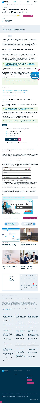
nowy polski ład (26, 308)
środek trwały (6, 299)
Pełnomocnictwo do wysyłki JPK (9, 95)
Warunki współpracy (18, 393)
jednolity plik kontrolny (21, 307)
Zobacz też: (5, 87)
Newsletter (29, 380)
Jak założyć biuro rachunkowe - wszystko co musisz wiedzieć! (14, 197)
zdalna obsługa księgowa (12, 307)
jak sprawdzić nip (5, 298)
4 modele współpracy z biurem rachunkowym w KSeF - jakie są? (33, 317)
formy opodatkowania (13, 299)
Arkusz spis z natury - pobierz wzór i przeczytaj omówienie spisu (8, 359)
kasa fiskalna (11, 298)
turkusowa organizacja (14, 302)
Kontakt (28, 372)
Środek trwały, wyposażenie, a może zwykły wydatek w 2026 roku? (8, 344)
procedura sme (10, 305)
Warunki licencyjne (32, 393)
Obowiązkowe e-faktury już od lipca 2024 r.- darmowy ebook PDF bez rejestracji (33, 348)
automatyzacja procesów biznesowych (25, 302)
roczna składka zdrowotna (29, 298)
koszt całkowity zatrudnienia (25, 301)
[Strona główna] (2, 4)
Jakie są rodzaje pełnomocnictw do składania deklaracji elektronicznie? (14, 28)
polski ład (21, 308)
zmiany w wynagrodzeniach (18, 305)
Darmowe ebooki (28, 2)
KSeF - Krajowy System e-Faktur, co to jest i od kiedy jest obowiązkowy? (7, 334)
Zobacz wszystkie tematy (6, 309)
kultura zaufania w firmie (15, 303)
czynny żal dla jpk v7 (15, 301)
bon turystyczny (33, 308)
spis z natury (9, 301)
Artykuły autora (7, 21)
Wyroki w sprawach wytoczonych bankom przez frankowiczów (33, 357)
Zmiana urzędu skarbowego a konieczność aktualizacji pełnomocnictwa (14, 29)
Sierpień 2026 (29, 275)
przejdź (34, 77)
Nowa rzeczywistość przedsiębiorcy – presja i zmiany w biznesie (21, 356)
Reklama (21, 1)
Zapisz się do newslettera (28, 15)
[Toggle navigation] (37, 1)
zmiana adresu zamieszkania (8, 15)
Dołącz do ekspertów (30, 375)
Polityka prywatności (5, 393)
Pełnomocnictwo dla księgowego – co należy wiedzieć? (14, 92)
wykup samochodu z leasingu (19, 298)
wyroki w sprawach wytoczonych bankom (11, 308)
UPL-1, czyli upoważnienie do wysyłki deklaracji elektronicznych (15, 90)
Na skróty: (4, 26)
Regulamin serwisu (11, 393)
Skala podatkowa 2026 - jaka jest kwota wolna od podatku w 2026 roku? (21, 317)
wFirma (15, 374)
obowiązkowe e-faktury (30, 307)
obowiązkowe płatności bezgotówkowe (25, 299)
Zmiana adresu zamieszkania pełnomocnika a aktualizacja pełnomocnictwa (14, 30)
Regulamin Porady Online (25, 393)
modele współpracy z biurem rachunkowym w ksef (21, 304)
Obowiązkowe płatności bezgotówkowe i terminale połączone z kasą (7, 349)
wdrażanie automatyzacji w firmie (26, 303)
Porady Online (15, 2)
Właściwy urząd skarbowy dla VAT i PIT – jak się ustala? (15, 109)
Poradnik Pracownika (17, 372)
